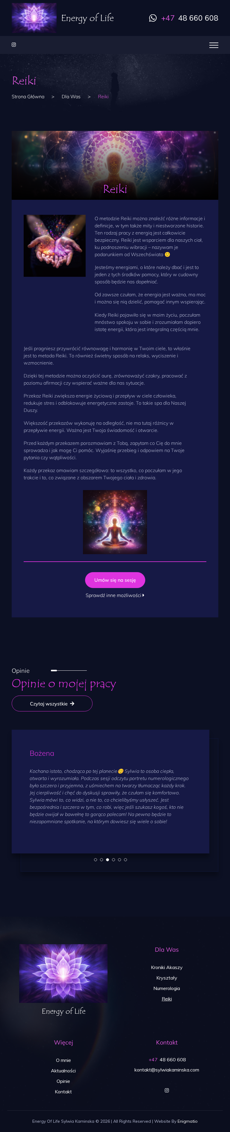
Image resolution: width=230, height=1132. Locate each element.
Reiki (167, 999)
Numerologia (166, 988)
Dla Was (71, 96)
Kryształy (166, 978)
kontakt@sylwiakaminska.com (166, 1070)
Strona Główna (28, 96)
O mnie (63, 1060)
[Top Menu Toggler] (214, 45)
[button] (96, 860)
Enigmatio (188, 1121)
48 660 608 (189, 17)
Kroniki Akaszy (167, 967)
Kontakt (63, 1092)
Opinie (63, 1081)
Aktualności (63, 1071)
